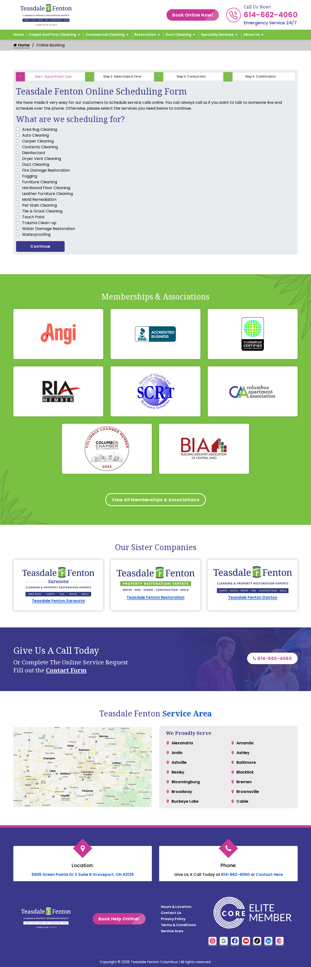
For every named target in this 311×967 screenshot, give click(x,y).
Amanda (244, 743)
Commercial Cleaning (105, 34)
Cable (242, 801)
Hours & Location (176, 906)
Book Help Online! (119, 919)
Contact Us (171, 912)
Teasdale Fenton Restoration (155, 597)
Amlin (177, 753)
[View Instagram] (279, 940)
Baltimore (246, 762)
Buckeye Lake (185, 801)
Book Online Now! (192, 15)
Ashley (243, 753)
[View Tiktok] (257, 940)
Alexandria (182, 743)
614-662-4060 (271, 14)
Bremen (244, 782)
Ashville (179, 762)
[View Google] (223, 940)
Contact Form (66, 670)
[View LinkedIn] (268, 940)
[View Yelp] (212, 940)
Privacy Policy (173, 918)
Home (18, 34)
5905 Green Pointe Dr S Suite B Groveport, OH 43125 (83, 874)
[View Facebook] (235, 940)
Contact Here (269, 874)
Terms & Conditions (178, 925)
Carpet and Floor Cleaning (52, 34)
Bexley (178, 772)
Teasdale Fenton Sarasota (58, 601)
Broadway (182, 791)
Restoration (145, 34)
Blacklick (245, 772)
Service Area (187, 713)
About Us (251, 34)
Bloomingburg (186, 782)
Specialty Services (217, 34)
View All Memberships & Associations (155, 500)
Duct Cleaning (178, 34)
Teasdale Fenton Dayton (252, 597)
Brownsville (247, 791)
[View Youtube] (246, 940)
